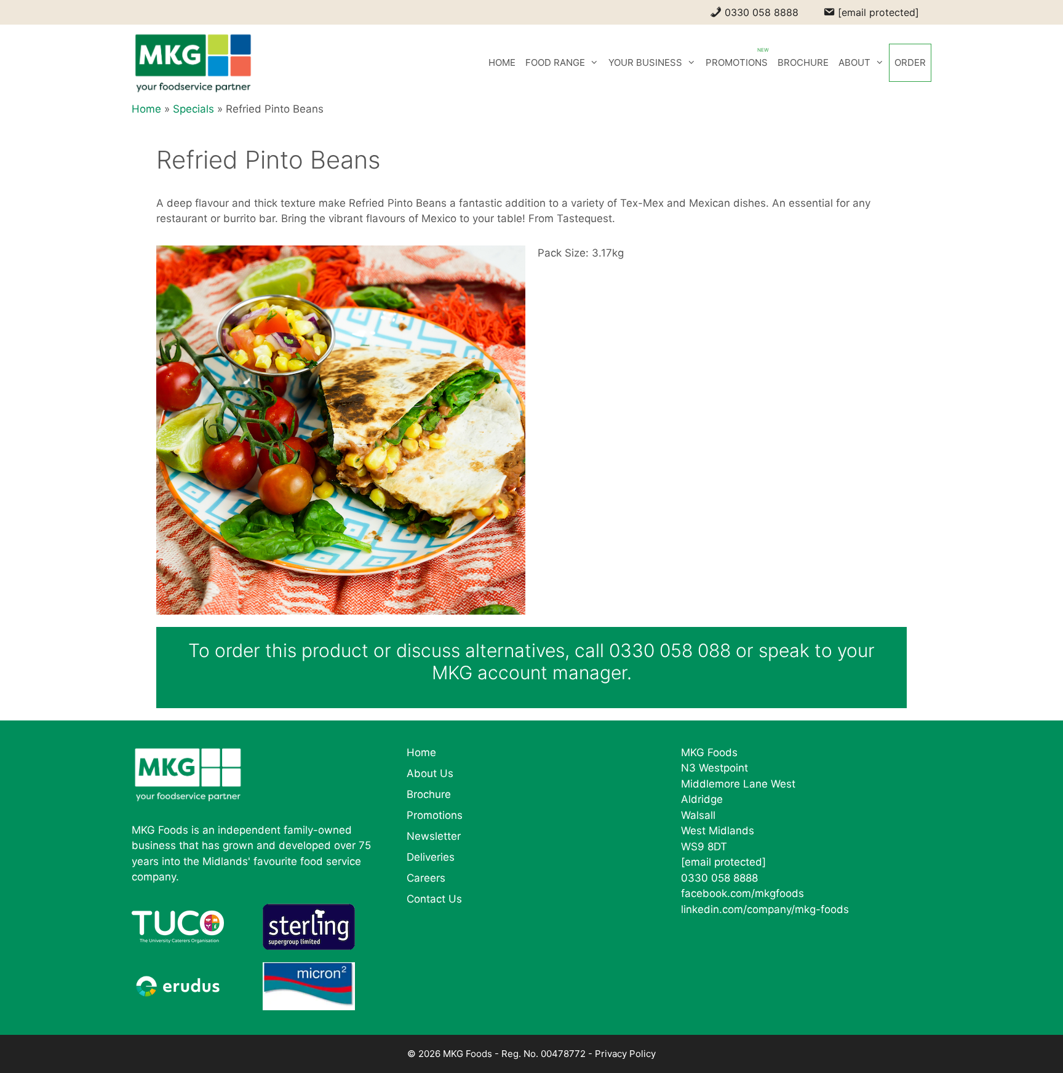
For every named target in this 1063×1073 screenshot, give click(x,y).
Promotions (435, 815)
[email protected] (723, 862)
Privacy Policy (625, 1053)
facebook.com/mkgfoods (742, 893)
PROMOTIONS (737, 62)
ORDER (910, 62)
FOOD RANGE (555, 62)
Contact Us (434, 899)
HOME (502, 62)
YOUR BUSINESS (645, 62)
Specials (193, 109)
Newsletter (434, 836)
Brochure (429, 794)
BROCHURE (803, 62)
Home (146, 109)
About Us (430, 773)
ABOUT (854, 62)
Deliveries (431, 857)
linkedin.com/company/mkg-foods (765, 909)
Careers (426, 878)
